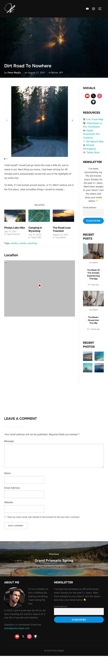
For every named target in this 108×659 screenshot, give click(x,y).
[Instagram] (93, 9)
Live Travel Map (94, 119)
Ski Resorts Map (95, 141)
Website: (8, 502)
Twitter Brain (93, 152)
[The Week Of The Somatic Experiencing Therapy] (93, 251)
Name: (7, 473)
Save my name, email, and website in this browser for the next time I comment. (43, 517)
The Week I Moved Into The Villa (93, 320)
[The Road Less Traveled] (63, 216)
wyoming (32, 243)
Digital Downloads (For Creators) (91, 134)
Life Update (93, 262)
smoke (14, 243)
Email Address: (12, 487)
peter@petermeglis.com (17, 628)
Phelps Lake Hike (14, 227)
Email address (89, 207)
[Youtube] (87, 9)
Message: (9, 441)
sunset (22, 243)
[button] (72, 120)
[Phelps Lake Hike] (15, 216)
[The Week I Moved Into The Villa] (93, 298)
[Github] (93, 102)
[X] (93, 96)
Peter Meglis (14, 72)
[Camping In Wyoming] (39, 216)
